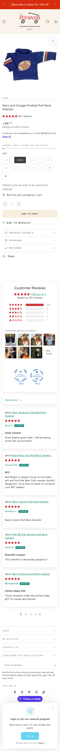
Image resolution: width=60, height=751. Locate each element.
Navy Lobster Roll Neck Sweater (30, 501)
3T (17, 169)
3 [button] (31, 614)
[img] (12, 420)
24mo (47, 161)
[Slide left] (5, 5)
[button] (47, 21)
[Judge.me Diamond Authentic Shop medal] (20, 375)
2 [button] (26, 614)
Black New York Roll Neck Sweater (31, 455)
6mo (9, 161)
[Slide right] (55, 5)
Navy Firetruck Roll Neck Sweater (31, 574)
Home (5, 98)
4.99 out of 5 (38, 294)
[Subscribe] (56, 665)
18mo (34, 161)
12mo (21, 161)
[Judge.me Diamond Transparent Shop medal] (36, 375)
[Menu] (4, 21)
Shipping (6, 127)
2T (8, 169)
